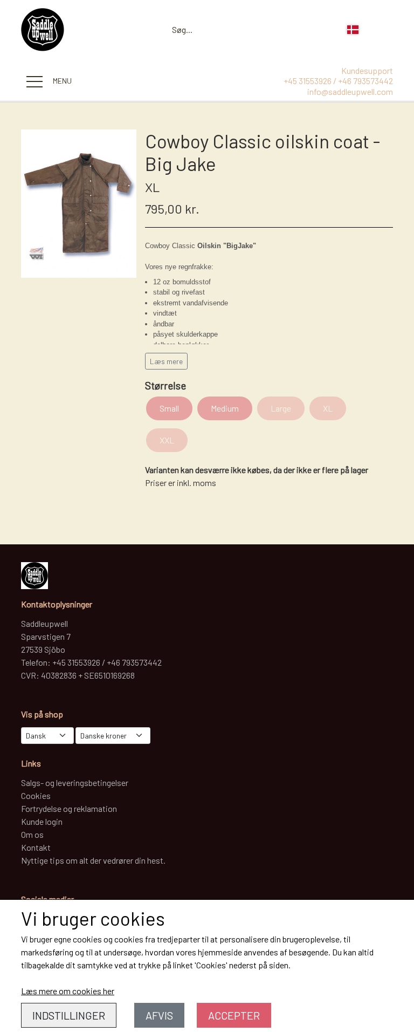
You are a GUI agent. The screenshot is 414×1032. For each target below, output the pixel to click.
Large (281, 408)
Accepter (234, 1015)
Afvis (159, 1015)
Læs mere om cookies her (67, 991)
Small (169, 408)
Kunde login (42, 821)
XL (328, 408)
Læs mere (166, 361)
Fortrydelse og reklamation (69, 808)
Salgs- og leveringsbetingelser (74, 782)
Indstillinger (68, 1015)
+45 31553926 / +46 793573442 (338, 81)
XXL (167, 440)
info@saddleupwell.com (350, 91)
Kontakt (36, 847)
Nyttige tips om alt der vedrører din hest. (93, 860)
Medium (225, 408)
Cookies (36, 795)
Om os (32, 834)
